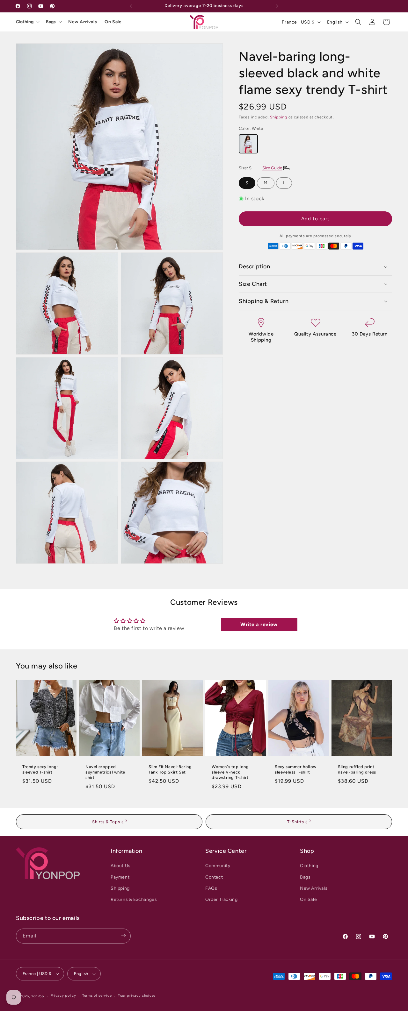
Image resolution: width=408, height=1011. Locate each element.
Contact (214, 877)
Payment (120, 877)
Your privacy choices (137, 996)
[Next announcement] (277, 6)
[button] (358, 22)
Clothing (24, 22)
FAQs (211, 888)
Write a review (258, 624)
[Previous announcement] (131, 6)
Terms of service (97, 996)
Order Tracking (221, 899)
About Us (121, 865)
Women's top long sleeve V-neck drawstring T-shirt (230, 772)
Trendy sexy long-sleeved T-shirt (40, 770)
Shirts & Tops (106, 821)
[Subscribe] (123, 935)
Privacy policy (63, 996)
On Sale (113, 22)
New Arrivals (82, 22)
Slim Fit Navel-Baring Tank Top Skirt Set (170, 770)
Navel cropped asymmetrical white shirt (105, 772)
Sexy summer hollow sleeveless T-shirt (296, 770)
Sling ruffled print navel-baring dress (357, 770)
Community (217, 865)
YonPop (37, 996)
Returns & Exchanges (134, 899)
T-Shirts (296, 821)
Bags (51, 22)
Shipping (278, 117)
